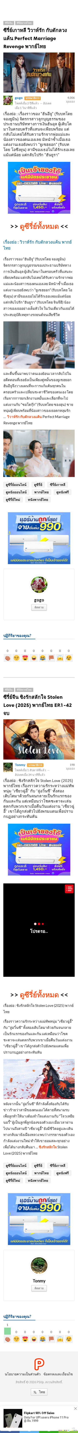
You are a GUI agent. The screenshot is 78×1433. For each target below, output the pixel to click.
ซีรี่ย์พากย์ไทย (24, 22)
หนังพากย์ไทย (38, 499)
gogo (19, 98)
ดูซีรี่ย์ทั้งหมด (39, 226)
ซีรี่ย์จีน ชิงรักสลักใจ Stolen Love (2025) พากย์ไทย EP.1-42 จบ (37, 705)
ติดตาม (39, 607)
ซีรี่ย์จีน (8, 22)
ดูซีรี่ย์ (38, 485)
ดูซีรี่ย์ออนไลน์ (16, 485)
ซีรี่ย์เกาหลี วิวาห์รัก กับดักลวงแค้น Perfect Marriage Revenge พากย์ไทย (35, 38)
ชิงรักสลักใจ (48, 1147)
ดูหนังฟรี (62, 492)
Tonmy (20, 765)
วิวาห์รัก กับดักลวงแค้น (24, 417)
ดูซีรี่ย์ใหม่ (13, 499)
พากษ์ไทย (41, 492)
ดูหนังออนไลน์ (16, 492)
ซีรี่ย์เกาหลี (57, 485)
